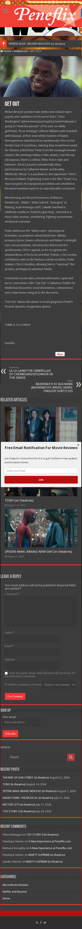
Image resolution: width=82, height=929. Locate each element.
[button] (41, 447)
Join (40, 479)
